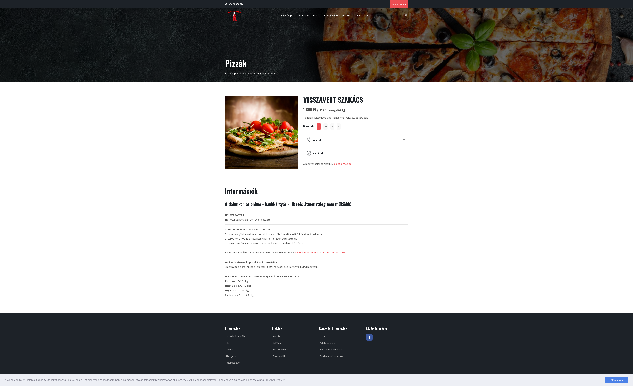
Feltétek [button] (318, 153)
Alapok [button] (317, 140)
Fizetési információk (333, 252)
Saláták (276, 342)
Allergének (231, 356)
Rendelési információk (336, 15)
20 (319, 126)
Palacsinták (278, 356)
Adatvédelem (327, 342)
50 (339, 126)
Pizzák (243, 73)
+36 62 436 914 (235, 4)
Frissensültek (280, 349)
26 (325, 126)
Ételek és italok (307, 15)
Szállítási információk (306, 252)
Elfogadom (617, 380)
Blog (228, 342)
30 (332, 126)
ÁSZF (322, 336)
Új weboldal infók (235, 336)
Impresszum (232, 362)
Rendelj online (398, 4)
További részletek (276, 380)
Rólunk (229, 349)
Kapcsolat (363, 15)
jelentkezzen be (342, 163)
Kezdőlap (286, 15)
